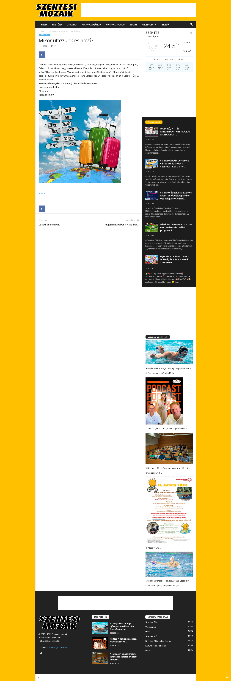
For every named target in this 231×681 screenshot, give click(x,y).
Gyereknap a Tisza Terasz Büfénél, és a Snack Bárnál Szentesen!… (174, 259)
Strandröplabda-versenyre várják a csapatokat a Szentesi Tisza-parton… (174, 163)
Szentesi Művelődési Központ (159, 641)
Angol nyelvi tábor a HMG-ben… (122, 224)
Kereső (164, 24)
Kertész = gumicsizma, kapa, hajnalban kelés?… (168, 428)
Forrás (42, 193)
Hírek (44, 24)
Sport (133, 24)
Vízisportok (150, 627)
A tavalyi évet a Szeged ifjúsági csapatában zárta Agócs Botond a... (122, 626)
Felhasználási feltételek (49, 641)
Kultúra (57, 24)
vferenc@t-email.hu (58, 647)
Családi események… (50, 224)
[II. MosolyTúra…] (169, 510)
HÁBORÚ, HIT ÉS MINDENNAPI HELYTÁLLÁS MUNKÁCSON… (175, 131)
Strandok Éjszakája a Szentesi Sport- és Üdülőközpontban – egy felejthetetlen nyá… (176, 195)
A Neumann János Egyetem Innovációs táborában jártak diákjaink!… (123, 656)
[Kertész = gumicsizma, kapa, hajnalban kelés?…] (164, 401)
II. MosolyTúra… (153, 548)
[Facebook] (42, 54)
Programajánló (91, 24)
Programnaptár (115, 24)
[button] (191, 24)
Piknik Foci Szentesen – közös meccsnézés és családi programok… (176, 227)
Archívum (147, 24)
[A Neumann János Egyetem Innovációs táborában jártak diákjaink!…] (169, 448)
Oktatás (72, 24)
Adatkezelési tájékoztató (49, 637)
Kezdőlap (42, 31)
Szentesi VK (151, 636)
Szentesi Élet (53, 31)
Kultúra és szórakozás (155, 646)
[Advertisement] (138, 10)
